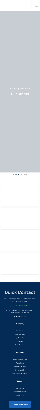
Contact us (20, 388)
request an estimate (20, 404)
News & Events (20, 345)
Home (15, 174)
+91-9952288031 (21, 305)
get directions (21, 317)
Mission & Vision (20, 334)
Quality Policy (20, 338)
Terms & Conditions (20, 391)
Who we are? (20, 331)
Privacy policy (20, 395)
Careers (20, 341)
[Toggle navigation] (36, 5)
